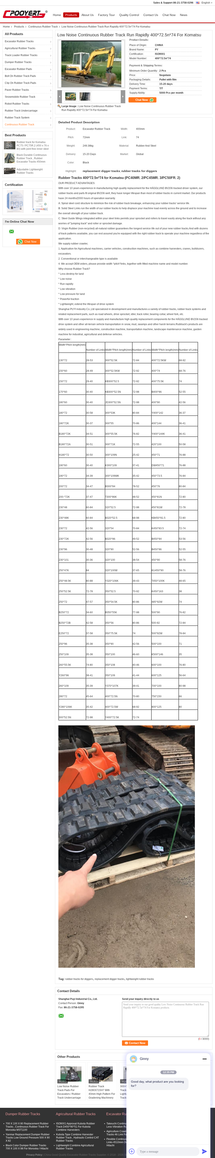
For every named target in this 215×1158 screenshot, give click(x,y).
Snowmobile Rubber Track (20, 96)
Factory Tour (106, 15)
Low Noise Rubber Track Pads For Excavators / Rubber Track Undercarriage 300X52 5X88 (69, 1094)
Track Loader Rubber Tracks (21, 55)
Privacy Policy (34, 1154)
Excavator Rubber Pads (18, 69)
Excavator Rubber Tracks (19, 41)
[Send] (204, 1151)
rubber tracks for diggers (79, 979)
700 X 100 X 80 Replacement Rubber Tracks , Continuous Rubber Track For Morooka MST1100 (27, 1126)
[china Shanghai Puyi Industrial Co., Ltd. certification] (15, 201)
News (183, 15)
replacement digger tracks (109, 979)
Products (71, 15)
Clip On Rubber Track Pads (20, 82)
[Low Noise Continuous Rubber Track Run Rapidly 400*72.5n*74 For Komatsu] (91, 64)
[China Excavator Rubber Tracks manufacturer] (26, 14)
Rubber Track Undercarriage (21, 110)
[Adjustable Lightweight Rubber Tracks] (9, 170)
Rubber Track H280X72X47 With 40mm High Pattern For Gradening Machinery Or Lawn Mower (102, 1094)
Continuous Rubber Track (43, 26)
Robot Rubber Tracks (17, 103)
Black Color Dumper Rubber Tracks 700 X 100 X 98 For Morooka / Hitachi (27, 1147)
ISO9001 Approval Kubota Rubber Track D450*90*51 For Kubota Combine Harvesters (75, 1126)
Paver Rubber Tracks (17, 89)
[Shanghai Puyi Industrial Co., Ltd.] (59, 97)
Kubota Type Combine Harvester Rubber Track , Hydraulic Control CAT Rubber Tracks (77, 1137)
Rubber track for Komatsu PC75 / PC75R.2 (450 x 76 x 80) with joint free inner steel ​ (33, 145)
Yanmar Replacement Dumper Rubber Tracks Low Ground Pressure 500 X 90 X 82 (28, 1137)
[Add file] (132, 1151)
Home (57, 15)
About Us (87, 15)
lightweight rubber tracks (140, 979)
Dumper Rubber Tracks (18, 62)
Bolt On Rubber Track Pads (20, 76)
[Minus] (204, 1058)
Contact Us (150, 15)
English (206, 2)
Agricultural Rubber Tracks (20, 48)
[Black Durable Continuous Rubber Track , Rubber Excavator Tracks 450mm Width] (10, 157)
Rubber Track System (17, 117)
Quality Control (129, 15)
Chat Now (169, 14)
